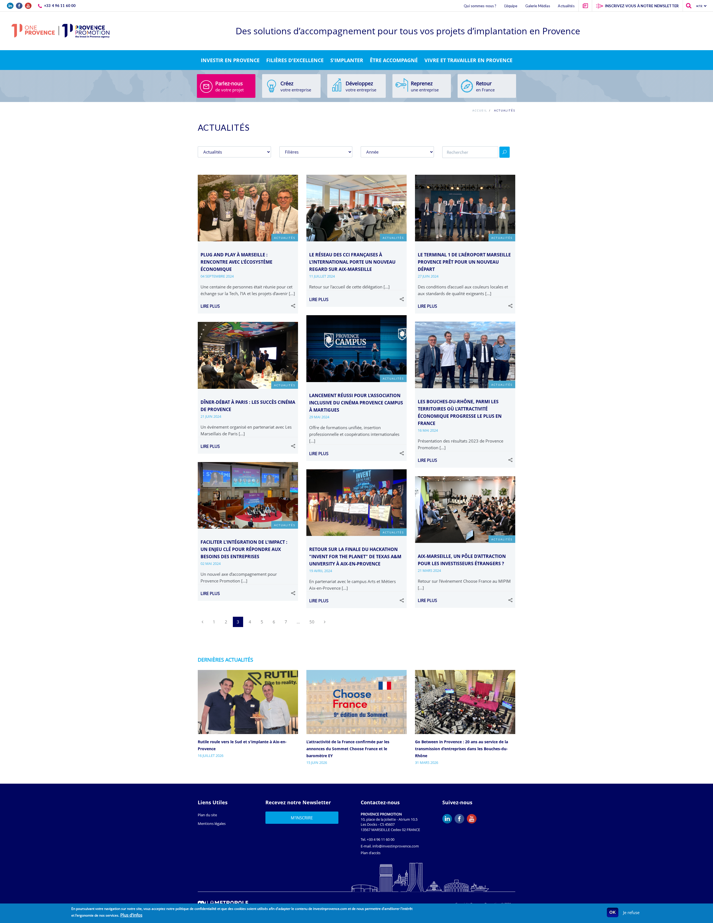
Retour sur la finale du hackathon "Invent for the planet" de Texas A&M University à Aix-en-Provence (355, 556)
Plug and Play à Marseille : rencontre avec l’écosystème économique (236, 262)
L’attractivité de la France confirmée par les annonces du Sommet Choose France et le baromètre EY (347, 748)
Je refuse (631, 912)
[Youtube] (473, 819)
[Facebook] (461, 819)
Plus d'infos (131, 915)
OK (612, 912)
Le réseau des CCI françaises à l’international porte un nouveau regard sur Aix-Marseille (352, 262)
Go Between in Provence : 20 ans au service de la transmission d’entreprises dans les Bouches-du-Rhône (461, 748)
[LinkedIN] (448, 819)
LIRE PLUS (210, 306)
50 (311, 622)
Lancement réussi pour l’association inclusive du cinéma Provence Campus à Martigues (356, 402)
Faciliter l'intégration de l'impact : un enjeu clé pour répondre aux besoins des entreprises (244, 549)
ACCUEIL (479, 110)
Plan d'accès (370, 852)
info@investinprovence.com (395, 846)
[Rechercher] (504, 152)
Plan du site (207, 814)
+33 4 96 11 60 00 (380, 839)
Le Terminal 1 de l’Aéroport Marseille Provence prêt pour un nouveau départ (464, 262)
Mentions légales (212, 823)
